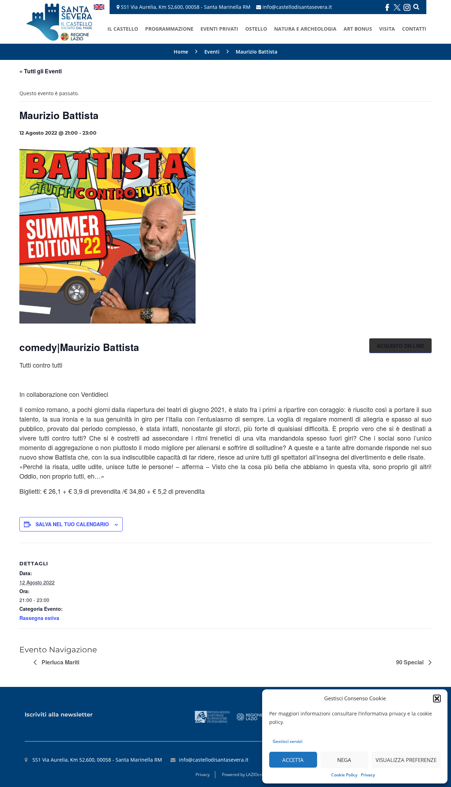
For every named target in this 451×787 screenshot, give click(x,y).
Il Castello (122, 28)
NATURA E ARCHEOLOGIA (305, 28)
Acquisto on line (400, 345)
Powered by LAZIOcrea (244, 774)
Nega (344, 759)
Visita (387, 28)
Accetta (293, 759)
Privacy (368, 775)
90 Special (410, 662)
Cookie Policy (344, 775)
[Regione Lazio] (250, 716)
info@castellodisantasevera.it (297, 7)
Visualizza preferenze (406, 759)
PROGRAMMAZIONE (169, 28)
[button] (436, 698)
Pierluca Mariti (59, 662)
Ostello (256, 28)
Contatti (414, 28)
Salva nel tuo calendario (72, 524)
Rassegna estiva (39, 617)
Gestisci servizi (287, 741)
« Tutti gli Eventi (40, 71)
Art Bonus (358, 28)
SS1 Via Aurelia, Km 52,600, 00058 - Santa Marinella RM (185, 7)
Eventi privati (219, 28)
